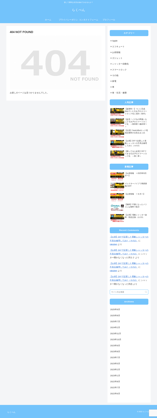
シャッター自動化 (120, 64)
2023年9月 (115, 345)
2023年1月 (115, 375)
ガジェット (117, 58)
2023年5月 (115, 363)
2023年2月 (115, 369)
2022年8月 (115, 382)
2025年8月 (115, 315)
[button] (146, 292)
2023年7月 (115, 357)
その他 (115, 75)
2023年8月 (115, 351)
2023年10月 (115, 339)
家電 (114, 81)
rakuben (113, 244)
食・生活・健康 (119, 93)
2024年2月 (115, 327)
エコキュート (118, 46)
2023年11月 (115, 333)
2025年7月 (115, 321)
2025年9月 (115, 309)
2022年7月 (115, 387)
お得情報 (116, 52)
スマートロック (119, 70)
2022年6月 (115, 393)
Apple (114, 41)
